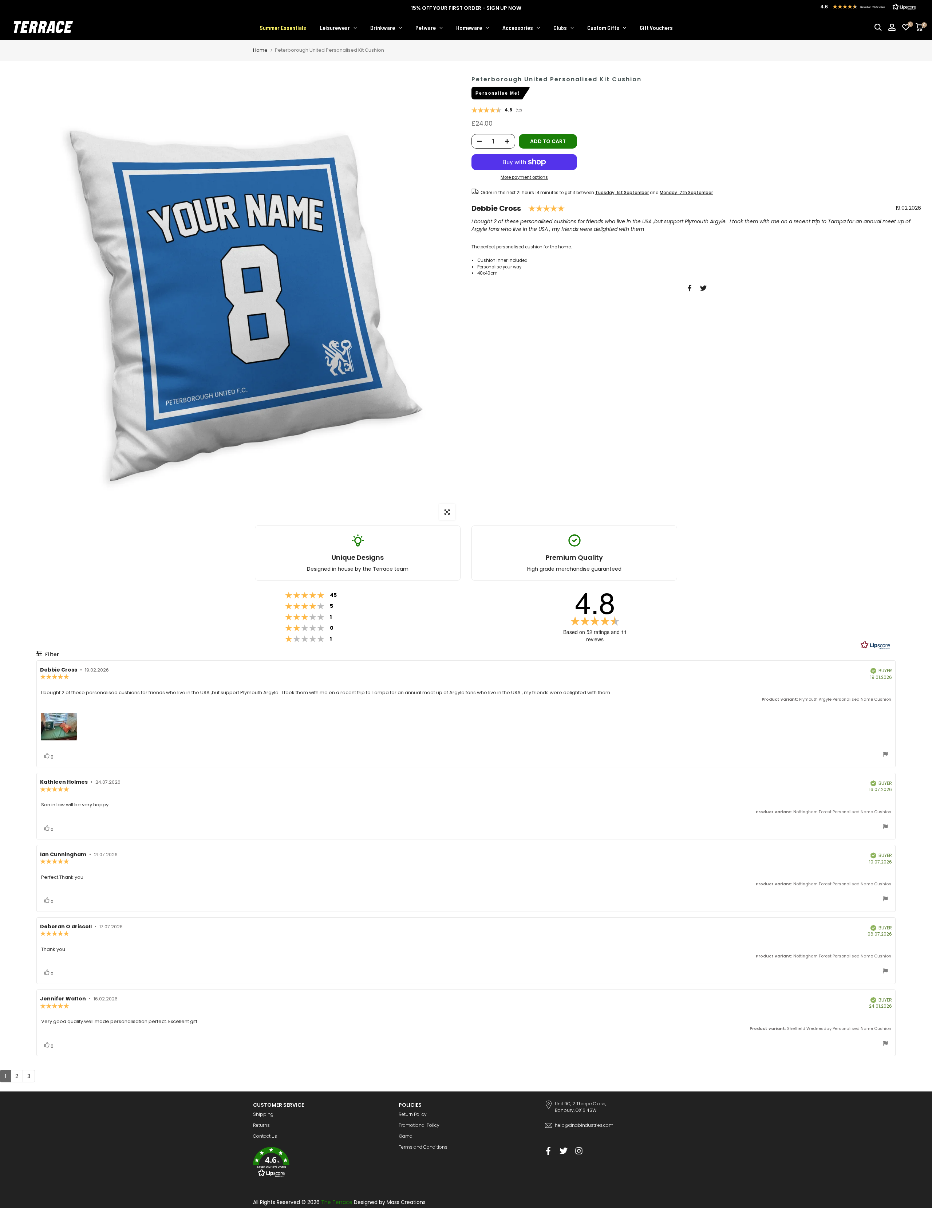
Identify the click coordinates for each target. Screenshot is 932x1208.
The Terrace (336, 1202)
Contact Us (265, 1136)
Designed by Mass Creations (390, 1202)
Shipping (263, 1114)
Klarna (405, 1136)
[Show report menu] (885, 755)
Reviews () (496, 110)
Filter (51, 654)
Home (260, 50)
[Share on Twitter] (703, 288)
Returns (261, 1125)
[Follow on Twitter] (564, 1150)
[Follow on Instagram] (579, 1150)
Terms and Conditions (423, 1147)
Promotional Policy (419, 1125)
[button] (320, 1163)
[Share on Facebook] (689, 288)
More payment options (524, 177)
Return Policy (413, 1114)
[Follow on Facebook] (548, 1150)
